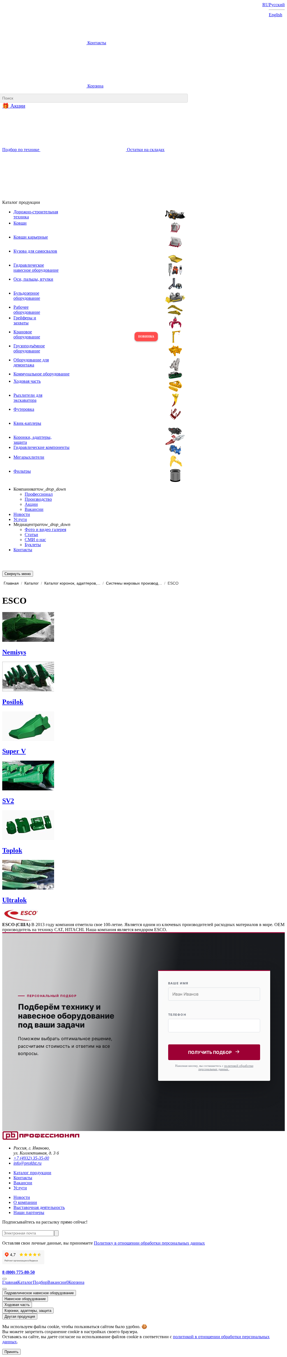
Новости (21, 514)
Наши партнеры (28, 1212)
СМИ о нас (35, 539)
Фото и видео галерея (45, 529)
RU (265, 4)
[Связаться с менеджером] (4, 1289)
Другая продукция (19, 1316)
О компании (25, 1202)
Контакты (96, 42)
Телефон (177, 1015)
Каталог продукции (32, 1172)
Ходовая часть (17, 1305)
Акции (31, 504)
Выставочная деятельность (39, 1207)
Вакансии (34, 509)
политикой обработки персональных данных (225, 1067)
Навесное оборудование (25, 1299)
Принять (11, 1352)
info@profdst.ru (27, 1163)
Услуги (20, 519)
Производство (38, 499)
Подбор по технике (21, 149)
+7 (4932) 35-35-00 (31, 1158)
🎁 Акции (13, 106)
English (275, 14)
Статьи (31, 534)
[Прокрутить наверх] (4, 1279)
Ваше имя (178, 983)
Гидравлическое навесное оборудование (39, 1293)
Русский (277, 4)
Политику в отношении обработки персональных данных (149, 1243)
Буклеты (33, 544)
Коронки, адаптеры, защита (27, 1310)
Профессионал (39, 494)
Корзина (94, 86)
